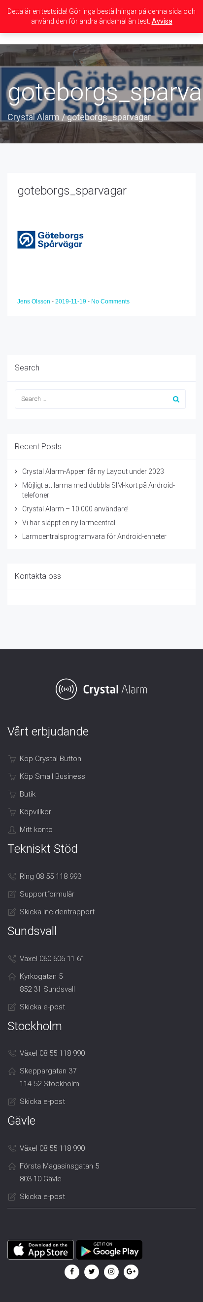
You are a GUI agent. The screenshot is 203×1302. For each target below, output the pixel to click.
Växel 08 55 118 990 (52, 1053)
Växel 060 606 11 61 (52, 958)
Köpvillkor (35, 811)
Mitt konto (36, 829)
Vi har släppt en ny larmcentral (68, 523)
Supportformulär (47, 894)
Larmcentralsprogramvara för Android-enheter (94, 536)
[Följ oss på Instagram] (111, 1271)
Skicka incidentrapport (57, 911)
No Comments (110, 301)
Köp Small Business (52, 776)
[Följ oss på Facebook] (72, 1271)
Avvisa (162, 21)
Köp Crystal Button (50, 758)
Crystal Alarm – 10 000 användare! (75, 509)
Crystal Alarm (33, 117)
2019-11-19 (71, 301)
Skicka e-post (42, 1006)
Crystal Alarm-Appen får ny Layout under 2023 (93, 471)
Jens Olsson (34, 301)
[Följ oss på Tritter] (91, 1271)
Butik (27, 794)
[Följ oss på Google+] (131, 1271)
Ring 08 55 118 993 (50, 876)
